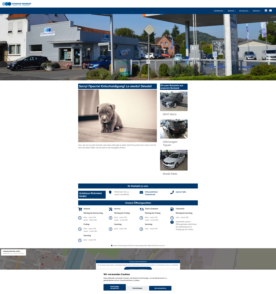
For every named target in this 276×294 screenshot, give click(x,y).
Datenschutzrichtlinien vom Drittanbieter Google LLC (157, 265)
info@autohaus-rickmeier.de (151, 193)
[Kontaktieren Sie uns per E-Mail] (270, 10)
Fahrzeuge (218, 11)
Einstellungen (137, 288)
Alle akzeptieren (160, 288)
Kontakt (256, 11)
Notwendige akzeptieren (114, 287)
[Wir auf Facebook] (266, 10)
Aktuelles (243, 11)
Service (231, 11)
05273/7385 (181, 192)
